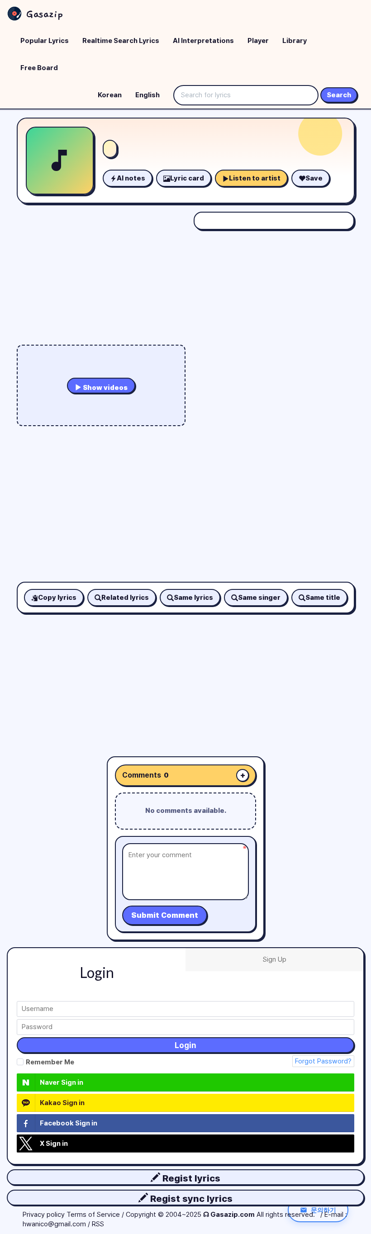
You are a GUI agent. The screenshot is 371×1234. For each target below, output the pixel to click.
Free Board (39, 68)
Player (258, 41)
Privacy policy (44, 1214)
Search (339, 95)
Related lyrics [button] (125, 597)
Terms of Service (93, 1214)
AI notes (131, 178)
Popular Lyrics (44, 41)
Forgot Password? (323, 1061)
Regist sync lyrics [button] (190, 1198)
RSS (98, 1224)
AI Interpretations (203, 41)
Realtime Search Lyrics (120, 41)
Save (314, 178)
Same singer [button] (259, 597)
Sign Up (274, 959)
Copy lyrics (57, 597)
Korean (110, 95)
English (147, 95)
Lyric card (187, 178)
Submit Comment (164, 915)
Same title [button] (322, 597)
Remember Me (50, 1062)
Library (294, 41)
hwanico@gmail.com (54, 1224)
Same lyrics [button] (193, 597)
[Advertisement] (185, 676)
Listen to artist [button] (255, 178)
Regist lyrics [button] (190, 1178)
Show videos (104, 388)
